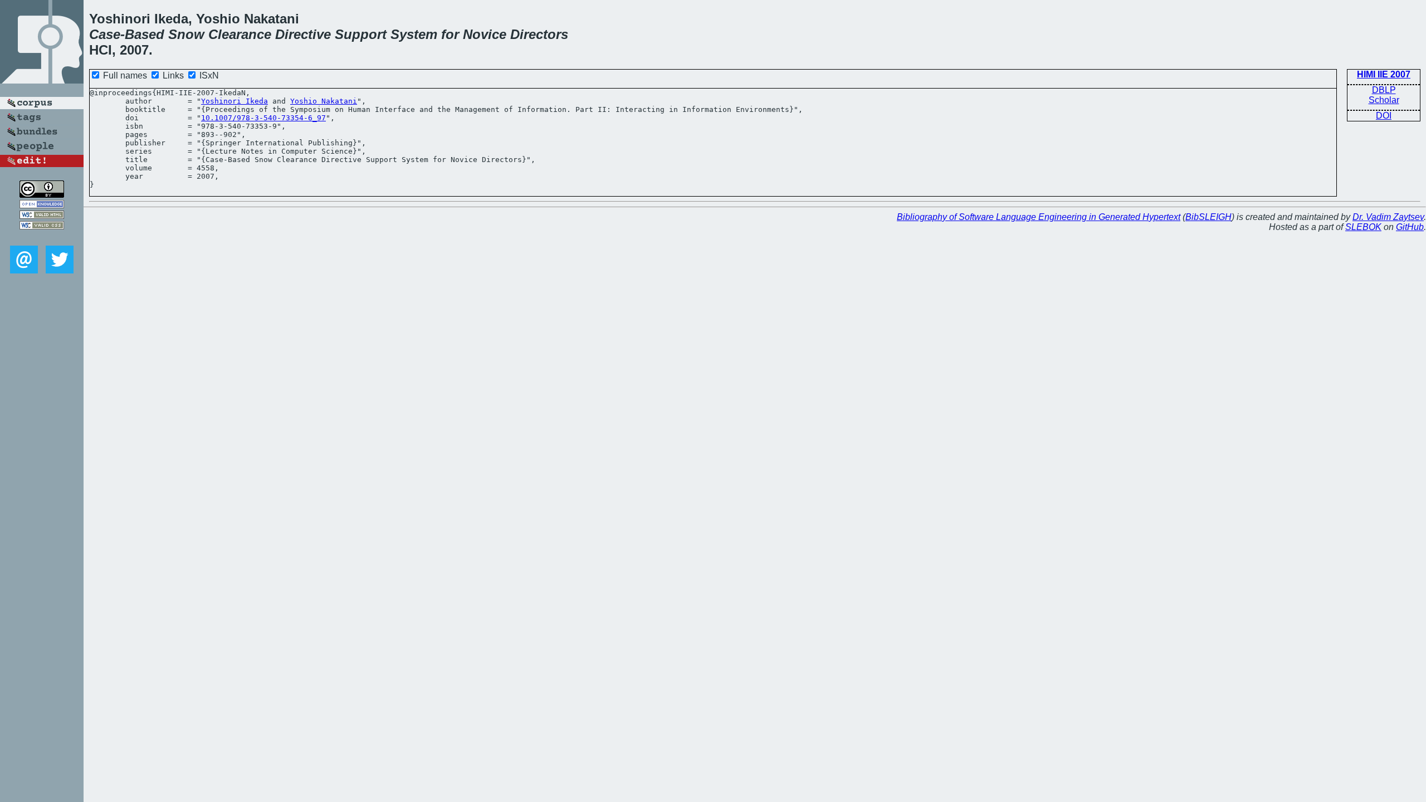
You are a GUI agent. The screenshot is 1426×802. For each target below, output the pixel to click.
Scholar (1384, 100)
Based (144, 34)
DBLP (1384, 90)
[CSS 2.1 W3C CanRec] (41, 237)
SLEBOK (1363, 227)
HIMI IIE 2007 (1383, 74)
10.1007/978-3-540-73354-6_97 (263, 118)
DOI (1383, 115)
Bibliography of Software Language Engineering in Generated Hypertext (1038, 217)
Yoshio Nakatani (323, 101)
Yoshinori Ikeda (234, 101)
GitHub (1410, 227)
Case (104, 34)
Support (361, 34)
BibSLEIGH (1208, 217)
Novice (484, 34)
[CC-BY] (41, 194)
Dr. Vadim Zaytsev (1388, 217)
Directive (303, 34)
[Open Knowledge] (41, 205)
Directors (539, 34)
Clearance (239, 34)
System (413, 34)
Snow (186, 34)
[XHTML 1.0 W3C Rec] (41, 216)
